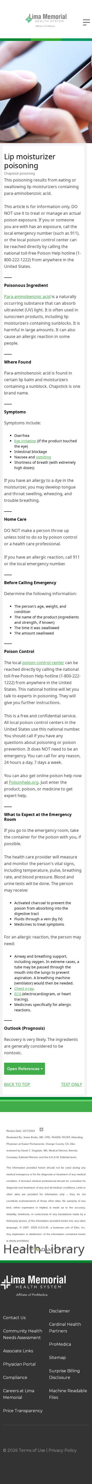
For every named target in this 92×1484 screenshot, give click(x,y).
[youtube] (87, 1457)
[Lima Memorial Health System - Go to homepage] (46, 20)
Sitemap (57, 1357)
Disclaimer (59, 1311)
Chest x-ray (23, 988)
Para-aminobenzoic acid (27, 296)
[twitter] (64, 1457)
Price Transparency (23, 1410)
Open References (24, 1069)
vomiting (43, 457)
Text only (71, 1084)
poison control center (43, 662)
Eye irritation (25, 440)
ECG (17, 993)
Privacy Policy (63, 1450)
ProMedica (60, 1344)
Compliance (15, 1377)
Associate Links (18, 1351)
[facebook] (18, 1457)
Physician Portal (19, 1364)
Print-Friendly (69, 149)
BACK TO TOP (17, 1084)
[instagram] (41, 1457)
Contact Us (14, 1317)
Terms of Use (32, 1450)
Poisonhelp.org (24, 782)
